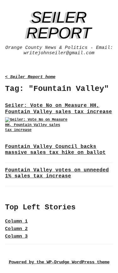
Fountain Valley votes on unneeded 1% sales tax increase (57, 173)
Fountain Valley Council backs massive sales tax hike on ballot (55, 149)
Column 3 (16, 236)
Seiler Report (59, 25)
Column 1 (16, 221)
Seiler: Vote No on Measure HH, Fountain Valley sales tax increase (58, 108)
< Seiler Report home (30, 77)
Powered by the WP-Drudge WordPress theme (59, 262)
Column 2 (16, 229)
